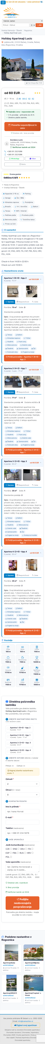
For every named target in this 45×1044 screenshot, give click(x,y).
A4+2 (24, 98)
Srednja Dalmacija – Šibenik (12, 30)
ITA (30, 849)
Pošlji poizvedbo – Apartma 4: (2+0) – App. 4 (24, 631)
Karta (24, 164)
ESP (8, 853)
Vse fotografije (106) (35, 83)
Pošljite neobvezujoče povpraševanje (22, 903)
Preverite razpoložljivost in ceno (24, 126)
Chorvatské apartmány (22, 1040)
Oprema (11, 302)
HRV (29, 853)
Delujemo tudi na (10, 1030)
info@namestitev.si (25, 1021)
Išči (40, 25)
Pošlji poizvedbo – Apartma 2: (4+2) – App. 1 (24, 451)
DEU (22, 849)
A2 (29, 98)
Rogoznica (28, 30)
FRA (15, 853)
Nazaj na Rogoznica (11, 185)
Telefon (15, 828)
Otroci (13, 790)
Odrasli (10, 779)
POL (8, 857)
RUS (22, 853)
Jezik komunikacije (20, 845)
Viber (34, 159)
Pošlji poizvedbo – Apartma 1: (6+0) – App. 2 (24, 358)
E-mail (9, 817)
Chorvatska (26, 1032)
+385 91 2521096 (14, 151)
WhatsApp (15, 159)
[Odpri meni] (3, 2)
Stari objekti (10, 1037)
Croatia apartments (23, 1035)
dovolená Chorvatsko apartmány (28, 1030)
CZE (8, 849)
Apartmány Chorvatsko (30, 1037)
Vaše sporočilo (18, 862)
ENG (15, 849)
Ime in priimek (13, 806)
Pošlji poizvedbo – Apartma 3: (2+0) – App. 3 (24, 541)
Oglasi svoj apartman (27, 1025)
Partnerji (19, 1037)
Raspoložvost (24, 302)
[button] (23, 176)
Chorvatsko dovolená (13, 1032)
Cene (36, 302)
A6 (20, 98)
